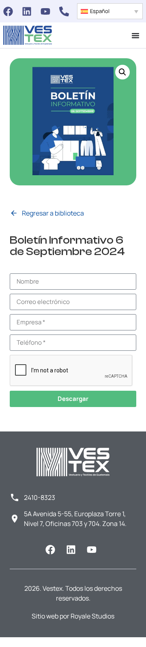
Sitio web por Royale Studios (73, 616)
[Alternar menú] (135, 35)
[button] (110, 11)
